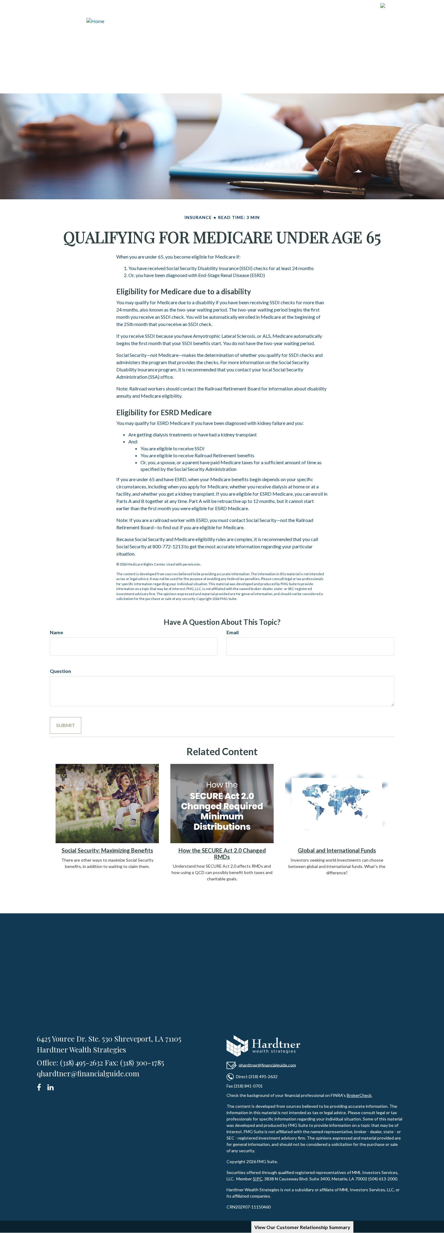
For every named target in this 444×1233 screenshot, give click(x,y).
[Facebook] (41, 1086)
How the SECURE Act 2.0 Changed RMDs (222, 853)
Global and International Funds (337, 850)
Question (60, 671)
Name (56, 632)
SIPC (257, 1178)
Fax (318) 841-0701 (245, 1085)
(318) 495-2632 (409, 6)
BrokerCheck (359, 1095)
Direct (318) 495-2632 (257, 1076)
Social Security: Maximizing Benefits (107, 850)
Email (233, 632)
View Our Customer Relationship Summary (302, 1227)
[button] (213, 34)
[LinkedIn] (51, 1086)
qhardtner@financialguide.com (267, 1064)
